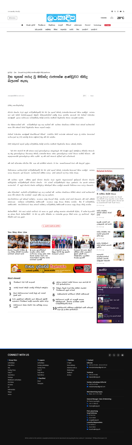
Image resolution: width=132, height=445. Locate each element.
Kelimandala (11, 389)
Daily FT (10, 372)
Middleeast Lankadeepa (14, 380)
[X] (114, 355)
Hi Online (10, 385)
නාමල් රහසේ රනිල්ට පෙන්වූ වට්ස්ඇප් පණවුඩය (31, 288)
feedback (69, 372)
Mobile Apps (70, 370)
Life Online (11, 382)
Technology (97, 25)
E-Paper (107, 25)
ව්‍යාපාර (87, 25)
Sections (13, 18)
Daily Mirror (11, 365)
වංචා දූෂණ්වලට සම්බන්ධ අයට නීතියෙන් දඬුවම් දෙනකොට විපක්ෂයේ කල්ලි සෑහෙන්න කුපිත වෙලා (30, 300)
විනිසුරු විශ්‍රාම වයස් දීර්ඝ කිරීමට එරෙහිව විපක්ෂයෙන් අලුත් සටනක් (71, 289)
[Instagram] (118, 355)
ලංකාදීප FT (85, 29)
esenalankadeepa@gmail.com (97, 367)
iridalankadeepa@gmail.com (97, 387)
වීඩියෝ (68, 25)
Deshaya (10, 377)
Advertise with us (72, 368)
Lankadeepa (11, 363)
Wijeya (10, 392)
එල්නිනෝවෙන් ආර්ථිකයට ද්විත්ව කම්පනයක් (73, 294)
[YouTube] (122, 355)
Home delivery (71, 365)
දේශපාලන (78, 25)
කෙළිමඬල (48, 29)
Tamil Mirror (11, 375)
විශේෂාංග (41, 25)
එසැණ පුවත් (30, 25)
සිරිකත (55, 29)
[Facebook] (110, 355)
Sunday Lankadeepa (43, 365)
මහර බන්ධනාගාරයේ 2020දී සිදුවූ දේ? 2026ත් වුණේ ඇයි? (29, 294)
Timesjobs (40, 383)
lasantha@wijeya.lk (94, 429)
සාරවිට (71, 29)
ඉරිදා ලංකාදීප (38, 29)
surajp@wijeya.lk (94, 420)
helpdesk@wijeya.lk (94, 377)
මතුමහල (52, 25)
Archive (69, 375)
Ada (9, 368)
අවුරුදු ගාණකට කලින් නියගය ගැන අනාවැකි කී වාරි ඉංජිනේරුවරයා (73, 283)
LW (8, 387)
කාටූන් (60, 25)
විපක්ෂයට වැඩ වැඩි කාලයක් (24, 282)
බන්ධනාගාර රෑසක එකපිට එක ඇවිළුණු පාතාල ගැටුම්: (30, 306)
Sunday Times (12, 370)
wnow (9, 394)
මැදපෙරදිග (63, 29)
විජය (78, 29)
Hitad (38, 381)
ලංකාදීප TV (94, 29)
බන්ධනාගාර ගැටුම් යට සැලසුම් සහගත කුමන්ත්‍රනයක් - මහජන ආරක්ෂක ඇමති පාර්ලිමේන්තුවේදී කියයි (70, 301)
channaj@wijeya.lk (94, 406)
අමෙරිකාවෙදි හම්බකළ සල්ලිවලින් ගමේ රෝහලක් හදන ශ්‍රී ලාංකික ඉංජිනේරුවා (75, 308)
